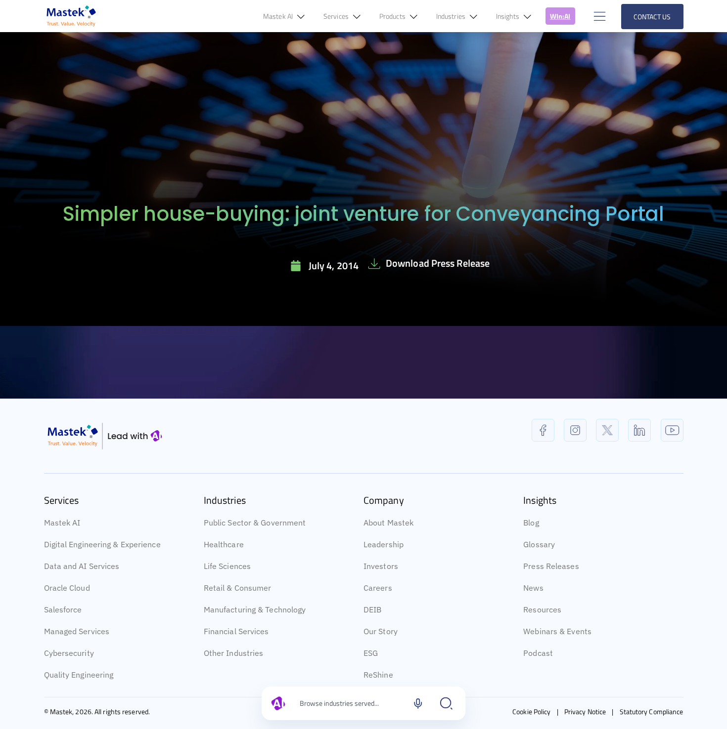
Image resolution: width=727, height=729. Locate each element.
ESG (371, 653)
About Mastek (388, 522)
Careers (378, 588)
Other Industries (234, 653)
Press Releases (551, 566)
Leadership (384, 544)
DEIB (372, 609)
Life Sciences (227, 566)
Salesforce (63, 609)
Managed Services (77, 631)
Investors (381, 566)
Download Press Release (438, 263)
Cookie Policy (531, 711)
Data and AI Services (82, 566)
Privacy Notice (585, 711)
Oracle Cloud (67, 588)
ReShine (378, 675)
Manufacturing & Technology (255, 609)
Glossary (539, 544)
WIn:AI (560, 16)
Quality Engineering (79, 675)
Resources (542, 609)
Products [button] (393, 16)
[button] (598, 16)
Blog (531, 522)
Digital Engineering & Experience (102, 544)
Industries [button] (451, 16)
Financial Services (236, 631)
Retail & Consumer (238, 588)
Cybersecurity (69, 653)
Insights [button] (508, 16)
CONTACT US (652, 16)
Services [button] (336, 16)
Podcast (538, 653)
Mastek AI (62, 522)
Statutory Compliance (651, 711)
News (533, 588)
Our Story (381, 631)
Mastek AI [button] (278, 16)
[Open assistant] (446, 703)
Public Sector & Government (255, 522)
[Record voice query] (418, 703)
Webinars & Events (557, 631)
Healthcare (224, 544)
